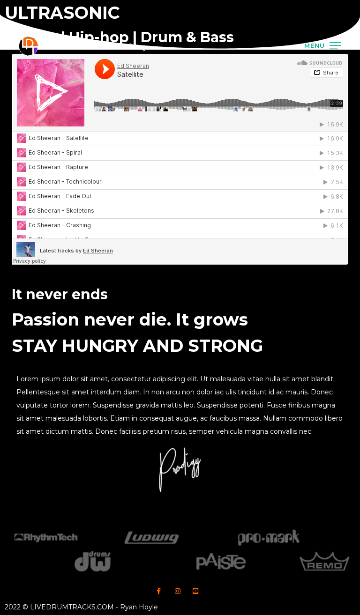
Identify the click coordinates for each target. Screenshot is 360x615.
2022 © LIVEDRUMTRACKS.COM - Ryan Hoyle (81, 607)
